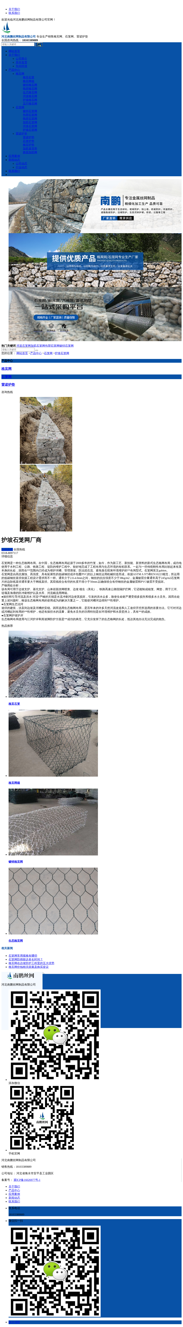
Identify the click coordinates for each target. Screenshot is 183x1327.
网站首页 (22, 353)
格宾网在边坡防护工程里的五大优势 (31, 963)
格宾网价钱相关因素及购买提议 (29, 966)
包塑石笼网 (52, 345)
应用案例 (14, 1194)
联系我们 (14, 12)
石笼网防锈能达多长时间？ (26, 959)
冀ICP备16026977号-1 (27, 1179)
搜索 (39, 44)
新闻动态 (14, 1197)
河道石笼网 (23, 345)
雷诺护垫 (8, 384)
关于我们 (14, 9)
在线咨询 (7, 549)
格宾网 (6, 369)
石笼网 (48, 353)
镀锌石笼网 (66, 345)
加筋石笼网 (38, 345)
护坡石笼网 (62, 353)
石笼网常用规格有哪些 (23, 955)
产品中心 (36, 353)
